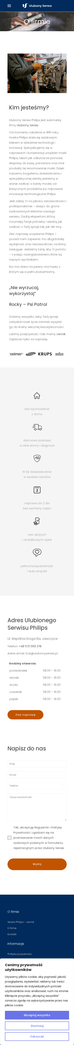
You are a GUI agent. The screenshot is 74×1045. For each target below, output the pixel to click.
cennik (61, 334)
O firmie (12, 928)
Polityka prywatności (19, 954)
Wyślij (37, 864)
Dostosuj (37, 1026)
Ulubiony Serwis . (28, 125)
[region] (37, 1001)
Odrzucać (37, 1036)
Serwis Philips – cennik (20, 922)
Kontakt (11, 934)
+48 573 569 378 (30, 646)
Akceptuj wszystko (37, 1015)
